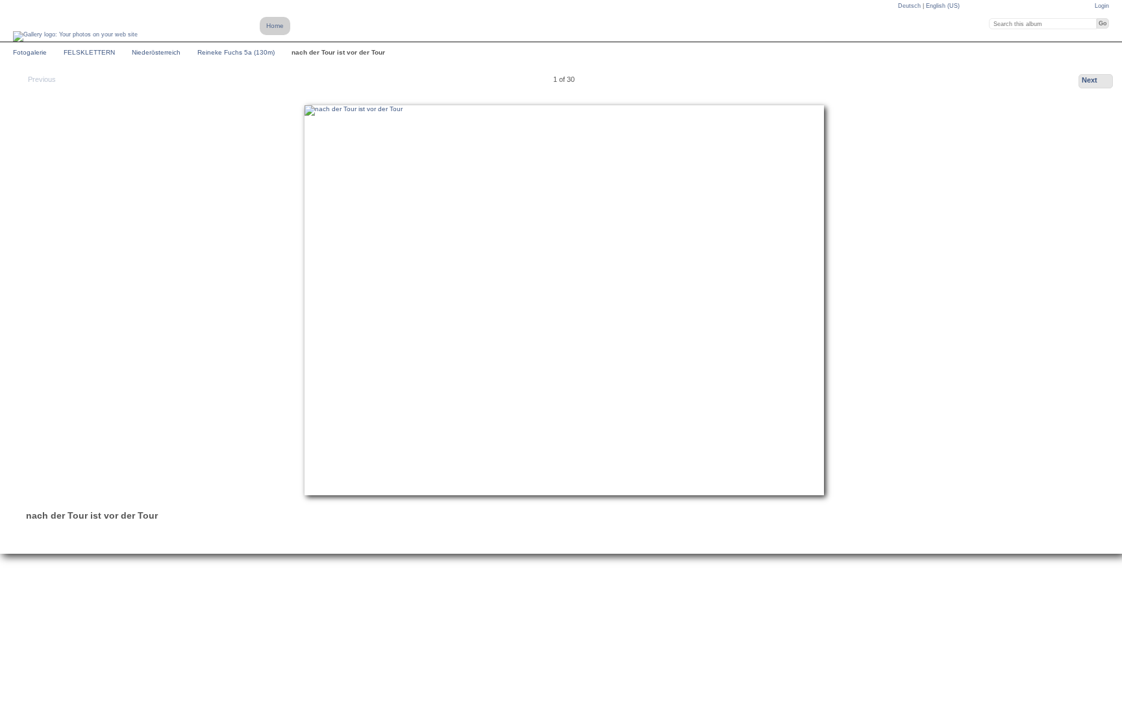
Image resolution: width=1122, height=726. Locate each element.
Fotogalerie (30, 52)
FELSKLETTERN (89, 52)
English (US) (943, 6)
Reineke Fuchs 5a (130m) (236, 52)
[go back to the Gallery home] (75, 36)
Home (275, 25)
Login (1102, 6)
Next (1089, 80)
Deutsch (910, 6)
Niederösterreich (156, 52)
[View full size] (564, 300)
